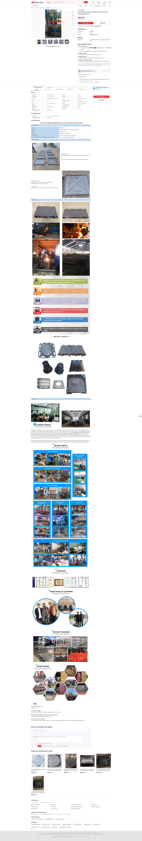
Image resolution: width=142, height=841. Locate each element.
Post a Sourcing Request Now (62, 746)
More (32, 829)
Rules (110, 5)
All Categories (35, 5)
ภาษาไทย (89, 834)
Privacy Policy (87, 836)
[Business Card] (109, 92)
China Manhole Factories (36, 824)
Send (39, 746)
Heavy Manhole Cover (45, 827)
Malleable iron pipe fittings (95, 806)
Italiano (65, 834)
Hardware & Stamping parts (76, 808)
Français (56, 834)
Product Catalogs (47, 802)
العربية (77, 834)
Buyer (85, 5)
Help (91, 5)
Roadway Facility (42, 7)
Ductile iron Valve (94, 804)
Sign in (110, 2)
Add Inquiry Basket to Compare (53, 46)
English (45, 834)
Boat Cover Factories (46, 824)
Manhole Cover (48, 7)
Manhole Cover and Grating (35, 804)
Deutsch (69, 834)
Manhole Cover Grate (35, 827)
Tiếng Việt (96, 834)
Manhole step (53, 806)
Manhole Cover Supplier (77, 824)
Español (48, 834)
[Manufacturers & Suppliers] (37, 2)
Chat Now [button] (104, 23)
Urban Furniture (53, 804)
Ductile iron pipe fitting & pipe (76, 804)
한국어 (80, 834)
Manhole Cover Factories (67, 824)
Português (52, 834)
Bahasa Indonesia (101, 834)
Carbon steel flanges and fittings (76, 806)
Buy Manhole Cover (87, 824)
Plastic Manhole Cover (96, 824)
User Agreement (77, 836)
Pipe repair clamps (34, 806)
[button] (87, 89)
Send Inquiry (85, 23)
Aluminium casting (34, 808)
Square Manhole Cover (55, 7)
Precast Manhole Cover (49, 819)
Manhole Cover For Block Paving (37, 819)
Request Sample (98, 26)
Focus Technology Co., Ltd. (64, 836)
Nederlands (73, 834)
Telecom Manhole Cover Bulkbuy (64, 827)
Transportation (36, 7)
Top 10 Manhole (54, 827)
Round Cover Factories (56, 824)
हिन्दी (86, 834)
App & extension (97, 5)
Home (32, 7)
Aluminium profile (54, 808)
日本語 (83, 834)
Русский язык (61, 834)
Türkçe (93, 834)
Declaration (82, 836)
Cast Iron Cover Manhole (60, 819)
